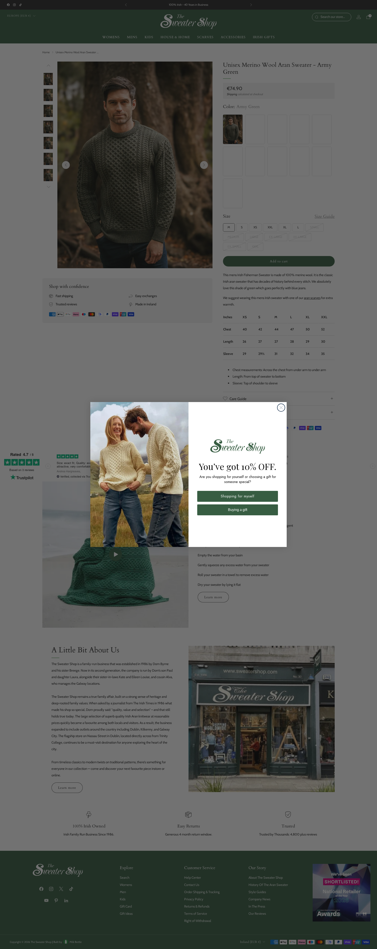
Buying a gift (237, 510)
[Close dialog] (281, 407)
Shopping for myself (237, 496)
